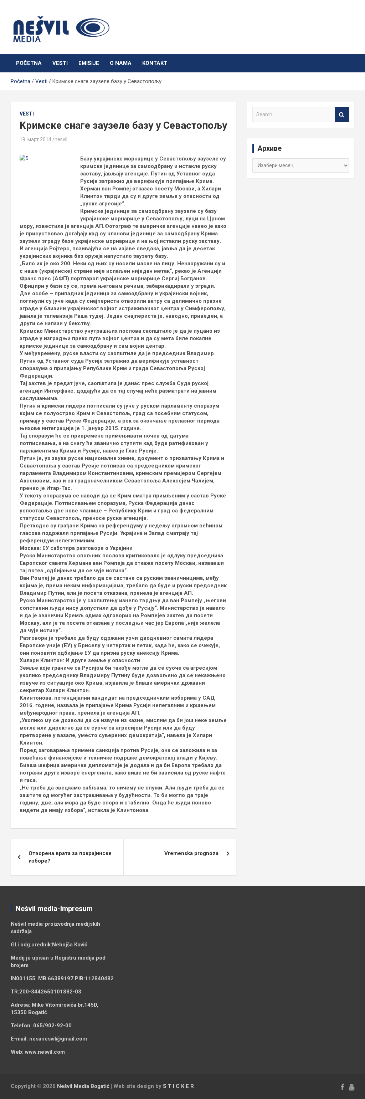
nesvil (61, 139)
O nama (121, 63)
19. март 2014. (36, 139)
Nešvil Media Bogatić (83, 1086)
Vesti (60, 63)
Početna (29, 63)
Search (342, 114)
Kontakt (154, 63)
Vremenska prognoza (191, 853)
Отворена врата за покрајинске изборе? (70, 857)
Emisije (88, 63)
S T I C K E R (178, 1086)
